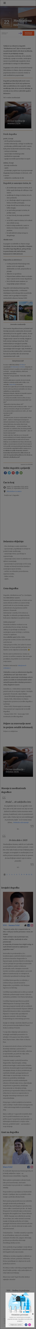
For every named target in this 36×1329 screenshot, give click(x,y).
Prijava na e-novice (16, 1324)
